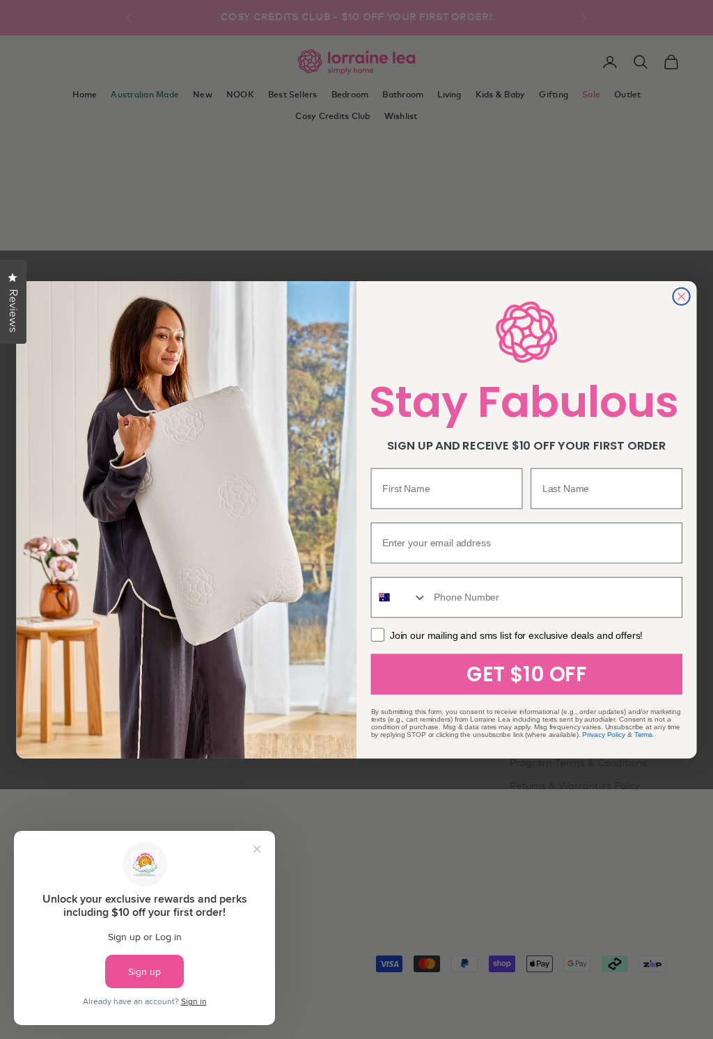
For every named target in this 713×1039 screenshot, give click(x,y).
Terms (643, 734)
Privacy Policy (603, 734)
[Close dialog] (681, 295)
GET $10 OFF (526, 673)
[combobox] (399, 597)
